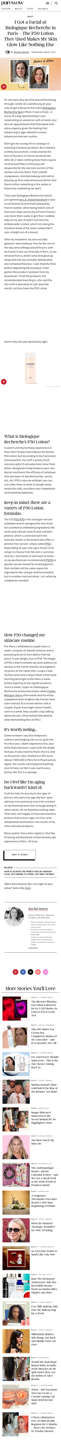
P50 (48, 544)
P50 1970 (19, 519)
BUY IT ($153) (20, 855)
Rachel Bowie (21, 52)
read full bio (33, 948)
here (28, 888)
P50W (49, 560)
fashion (6, 9)
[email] (45, 972)
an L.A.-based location (33, 200)
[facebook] (23, 972)
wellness (43, 9)
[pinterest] (4, 87)
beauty (19, 9)
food (30, 9)
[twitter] (30, 972)
